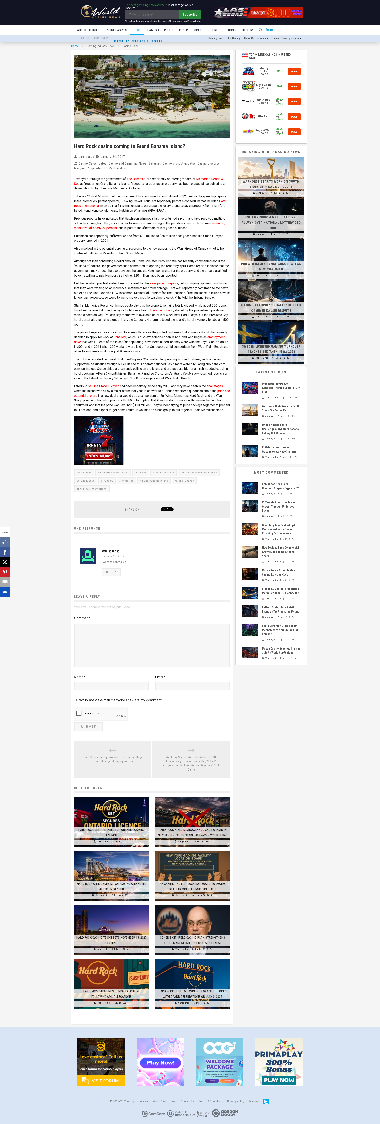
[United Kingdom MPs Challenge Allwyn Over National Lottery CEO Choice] (271, 198)
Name (79, 677)
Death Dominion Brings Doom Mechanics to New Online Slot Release (280, 630)
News (137, 30)
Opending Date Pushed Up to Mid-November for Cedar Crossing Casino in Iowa (279, 529)
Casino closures (209, 163)
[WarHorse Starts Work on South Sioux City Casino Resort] (271, 157)
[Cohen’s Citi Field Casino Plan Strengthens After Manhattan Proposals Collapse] (192, 904)
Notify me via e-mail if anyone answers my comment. (120, 700)
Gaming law (215, 38)
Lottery (248, 30)
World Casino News (165, 1101)
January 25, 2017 (113, 556)
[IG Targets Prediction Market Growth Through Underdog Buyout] (250, 506)
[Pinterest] (5, 572)
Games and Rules (160, 30)
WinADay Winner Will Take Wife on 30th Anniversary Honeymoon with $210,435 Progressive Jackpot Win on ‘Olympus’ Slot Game (191, 763)
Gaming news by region (285, 38)
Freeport (108, 480)
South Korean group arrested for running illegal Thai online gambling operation (112, 759)
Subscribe (190, 14)
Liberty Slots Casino (263, 71)
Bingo (198, 30)
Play (294, 71)
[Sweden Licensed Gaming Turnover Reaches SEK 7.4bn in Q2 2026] (271, 322)
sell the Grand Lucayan (103, 386)
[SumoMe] (5, 592)
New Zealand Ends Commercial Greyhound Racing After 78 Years (280, 552)
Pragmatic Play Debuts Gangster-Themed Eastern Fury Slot (145, 38)
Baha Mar (120, 337)
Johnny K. (102, 949)
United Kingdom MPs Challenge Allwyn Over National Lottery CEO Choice (271, 222)
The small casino (161, 310)
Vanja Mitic (103, 841)
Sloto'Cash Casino (263, 86)
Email (160, 677)
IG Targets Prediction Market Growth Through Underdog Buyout (279, 506)
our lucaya (85, 472)
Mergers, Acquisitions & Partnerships (100, 168)
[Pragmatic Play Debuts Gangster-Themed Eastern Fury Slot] (250, 388)
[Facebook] (5, 552)
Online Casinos (116, 30)
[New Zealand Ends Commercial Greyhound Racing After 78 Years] (250, 552)
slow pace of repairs (164, 283)
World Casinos (88, 30)
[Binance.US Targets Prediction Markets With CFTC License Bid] (250, 593)
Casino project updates (179, 163)
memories (127, 480)
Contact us (188, 1101)
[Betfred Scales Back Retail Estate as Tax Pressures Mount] (250, 611)
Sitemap (253, 1101)
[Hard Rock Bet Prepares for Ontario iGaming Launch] (111, 797)
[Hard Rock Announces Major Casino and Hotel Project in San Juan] (111, 851)
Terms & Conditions (211, 1101)
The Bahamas (136, 179)
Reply (111, 572)
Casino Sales (88, 163)
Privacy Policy (235, 1101)
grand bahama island (154, 480)
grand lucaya (86, 480)
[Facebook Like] (5, 542)
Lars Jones (86, 157)
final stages (215, 386)
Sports (214, 30)
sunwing (141, 472)
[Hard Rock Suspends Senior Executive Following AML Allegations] (111, 958)
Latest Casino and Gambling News (123, 163)
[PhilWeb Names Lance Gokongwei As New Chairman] (271, 239)
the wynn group (164, 472)
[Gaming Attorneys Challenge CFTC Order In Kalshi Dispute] (271, 281)
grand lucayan (185, 480)
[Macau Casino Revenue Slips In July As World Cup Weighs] (250, 652)
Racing (231, 30)
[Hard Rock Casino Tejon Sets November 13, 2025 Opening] (111, 904)
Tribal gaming (233, 38)
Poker (183, 30)
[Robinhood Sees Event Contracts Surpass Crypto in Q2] (250, 488)
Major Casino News (255, 38)
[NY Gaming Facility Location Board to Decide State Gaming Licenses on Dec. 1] (192, 851)
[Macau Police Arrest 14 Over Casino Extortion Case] (250, 574)
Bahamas (154, 163)
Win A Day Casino (263, 101)
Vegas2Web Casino (263, 132)
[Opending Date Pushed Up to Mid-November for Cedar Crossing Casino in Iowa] (250, 529)
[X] (5, 562)
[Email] (5, 582)
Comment (82, 618)
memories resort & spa (113, 472)
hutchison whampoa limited (199, 472)
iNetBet (263, 116)
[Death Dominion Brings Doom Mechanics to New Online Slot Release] (250, 630)
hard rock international (92, 489)
